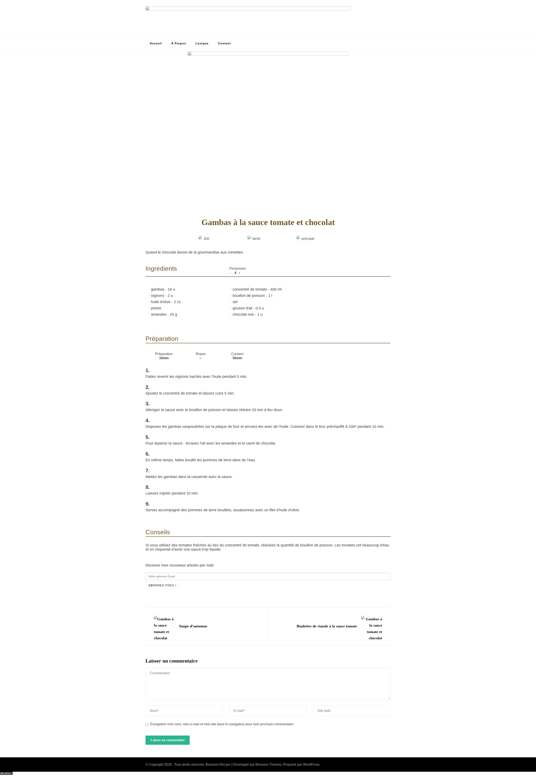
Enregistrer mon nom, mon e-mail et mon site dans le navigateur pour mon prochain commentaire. (222, 724)
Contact (224, 43)
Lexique (202, 43)
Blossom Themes (268, 764)
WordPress (311, 764)
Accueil (156, 43)
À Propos (178, 43)
